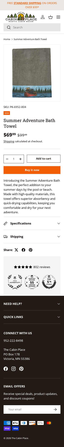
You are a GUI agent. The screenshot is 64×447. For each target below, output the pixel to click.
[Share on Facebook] (23, 249)
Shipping (9, 141)
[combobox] (32, 27)
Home (7, 39)
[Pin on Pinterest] (30, 249)
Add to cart (43, 158)
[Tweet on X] (16, 249)
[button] (50, 17)
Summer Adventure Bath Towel (30, 39)
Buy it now (32, 170)
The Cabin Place (20, 438)
